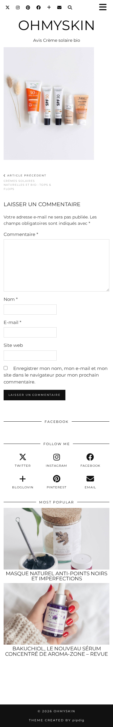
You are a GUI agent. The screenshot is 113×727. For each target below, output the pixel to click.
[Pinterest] (28, 7)
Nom (11, 299)
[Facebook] (38, 7)
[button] (105, 7)
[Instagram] (18, 7)
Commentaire (21, 234)
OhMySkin (56, 25)
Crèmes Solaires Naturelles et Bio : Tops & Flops (27, 182)
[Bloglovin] (49, 7)
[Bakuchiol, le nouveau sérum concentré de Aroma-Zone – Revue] (56, 613)
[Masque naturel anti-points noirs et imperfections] (56, 538)
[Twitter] (7, 7)
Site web (13, 345)
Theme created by (56, 720)
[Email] (59, 7)
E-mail (12, 322)
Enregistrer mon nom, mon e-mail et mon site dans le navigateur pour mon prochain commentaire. (56, 375)
